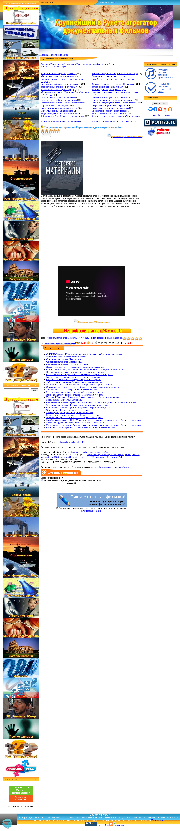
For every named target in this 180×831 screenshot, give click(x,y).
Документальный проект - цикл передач (60, 84)
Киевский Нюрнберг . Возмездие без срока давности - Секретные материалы (83, 397)
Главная (44, 55)
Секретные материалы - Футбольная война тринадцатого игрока (77, 405)
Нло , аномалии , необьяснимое (91, 64)
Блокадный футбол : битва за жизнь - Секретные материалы (75, 422)
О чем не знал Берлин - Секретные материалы (68, 410)
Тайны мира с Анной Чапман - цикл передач (62, 116)
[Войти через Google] (165, 109)
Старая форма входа (160, 115)
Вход (65, 55)
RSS (115, 2)
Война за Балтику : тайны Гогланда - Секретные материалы (75, 395)
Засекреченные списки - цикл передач (59, 87)
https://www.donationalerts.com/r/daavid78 (88, 452)
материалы (61, 338)
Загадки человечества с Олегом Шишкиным (113, 84)
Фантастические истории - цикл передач (60, 121)
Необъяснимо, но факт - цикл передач (110, 97)
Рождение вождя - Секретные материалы (66, 357)
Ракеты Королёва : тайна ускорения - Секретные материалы (75, 392)
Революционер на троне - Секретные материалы (69, 412)
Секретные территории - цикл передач (110, 108)
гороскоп (51, 338)
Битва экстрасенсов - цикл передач (108, 76)
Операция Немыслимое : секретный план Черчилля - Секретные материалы (82, 387)
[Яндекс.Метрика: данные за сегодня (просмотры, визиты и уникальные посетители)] (119, 824)
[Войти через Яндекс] (160, 109)
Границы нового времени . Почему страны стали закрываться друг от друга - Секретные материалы (94, 425)
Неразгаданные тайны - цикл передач (59, 100)
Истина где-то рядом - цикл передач (109, 89)
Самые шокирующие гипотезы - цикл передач (114, 103)
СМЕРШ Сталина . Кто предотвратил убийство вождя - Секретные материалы (84, 354)
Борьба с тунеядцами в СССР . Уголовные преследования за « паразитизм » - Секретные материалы (94, 420)
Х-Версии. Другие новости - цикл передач (112, 121)
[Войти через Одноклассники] (170, 109)
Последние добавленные (62, 64)
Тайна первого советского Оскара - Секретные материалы (74, 382)
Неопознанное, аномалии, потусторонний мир (114, 73)
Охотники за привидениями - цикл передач (112, 100)
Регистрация (56, 55)
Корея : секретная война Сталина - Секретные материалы (73, 377)
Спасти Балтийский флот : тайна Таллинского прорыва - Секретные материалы (84, 369)
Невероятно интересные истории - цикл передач (115, 92)
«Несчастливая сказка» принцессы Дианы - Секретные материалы (78, 407)
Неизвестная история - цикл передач (58, 97)
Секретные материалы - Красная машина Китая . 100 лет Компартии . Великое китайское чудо (91, 402)
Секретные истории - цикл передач (108, 105)
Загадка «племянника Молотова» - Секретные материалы (74, 415)
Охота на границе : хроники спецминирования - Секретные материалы (80, 427)
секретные (118, 338)
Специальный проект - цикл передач (109, 111)
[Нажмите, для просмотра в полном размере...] (62, 194)
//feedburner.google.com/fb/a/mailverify (111, 467)
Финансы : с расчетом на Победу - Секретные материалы (73, 379)
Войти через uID (160, 103)
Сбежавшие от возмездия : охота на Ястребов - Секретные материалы (79, 374)
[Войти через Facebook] (155, 109)
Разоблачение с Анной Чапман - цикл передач (63, 103)
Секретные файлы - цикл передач (57, 111)
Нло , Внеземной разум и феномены (58, 73)
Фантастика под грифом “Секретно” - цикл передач (116, 116)
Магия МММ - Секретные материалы (64, 400)
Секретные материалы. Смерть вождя (64, 362)
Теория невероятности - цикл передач (59, 113)
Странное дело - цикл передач (55, 105)
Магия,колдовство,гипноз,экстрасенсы (59, 76)
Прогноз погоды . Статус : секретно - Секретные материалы (75, 367)
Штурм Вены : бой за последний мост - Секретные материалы (76, 372)
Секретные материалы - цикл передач (59, 108)
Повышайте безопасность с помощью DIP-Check (165, 88)
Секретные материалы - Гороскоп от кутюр (67, 364)
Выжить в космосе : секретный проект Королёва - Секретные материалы (81, 384)
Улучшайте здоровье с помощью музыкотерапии (165, 74)
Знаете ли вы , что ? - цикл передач (57, 89)
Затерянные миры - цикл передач (107, 87)
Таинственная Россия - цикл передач (109, 113)
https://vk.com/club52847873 (72, 442)
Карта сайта (157, 820)
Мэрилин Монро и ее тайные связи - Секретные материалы (75, 417)
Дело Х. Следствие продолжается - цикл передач (115, 79)
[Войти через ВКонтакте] (150, 109)
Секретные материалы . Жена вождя (63, 359)
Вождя (108, 338)
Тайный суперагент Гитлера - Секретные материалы (71, 389)
